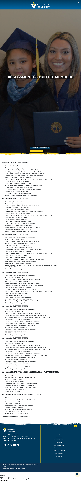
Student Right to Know (59, 450)
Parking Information (31, 464)
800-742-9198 (15, 435)
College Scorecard (18, 464)
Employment (59, 442)
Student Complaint (59, 448)
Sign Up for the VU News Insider (26, 438)
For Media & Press (59, 445)
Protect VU (59, 456)
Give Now (13, 440)
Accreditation (59, 437)
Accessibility (7, 464)
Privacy (5, 466)
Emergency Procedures (59, 439)
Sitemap (59, 459)
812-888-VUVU (7, 435)
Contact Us (6, 440)
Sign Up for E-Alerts (10, 438)
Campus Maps (59, 453)
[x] (11, 444)
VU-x (59, 434)
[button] (40, 4)
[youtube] (14, 444)
